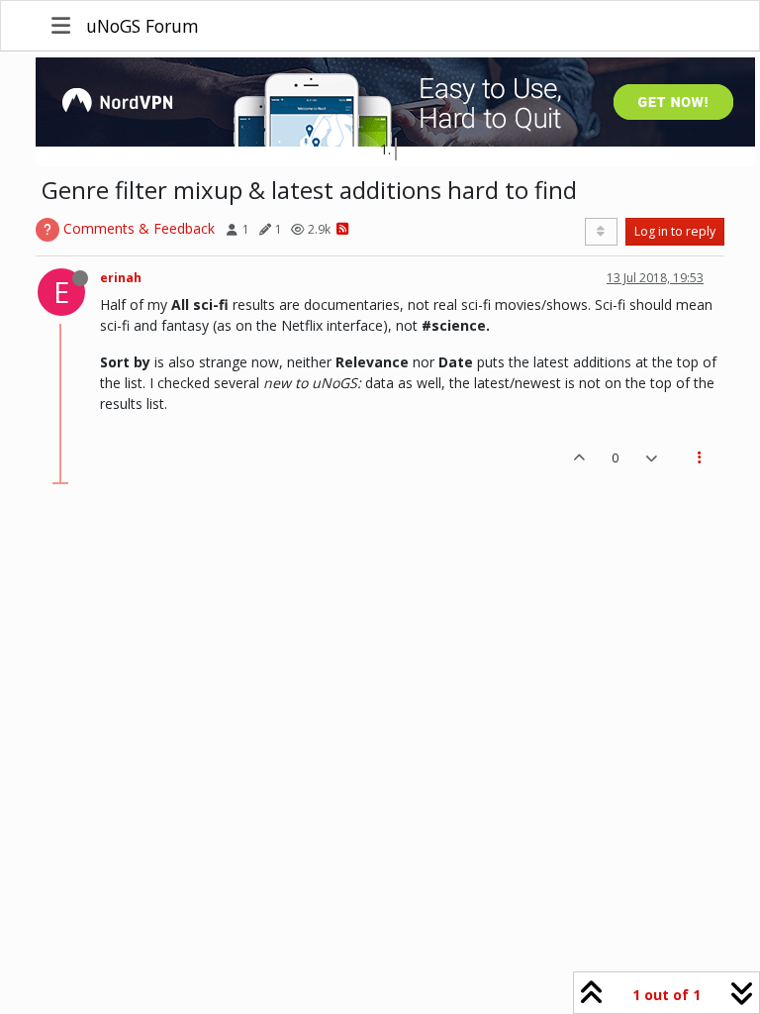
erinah (121, 277)
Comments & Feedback (139, 228)
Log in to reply (674, 231)
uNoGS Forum (142, 26)
